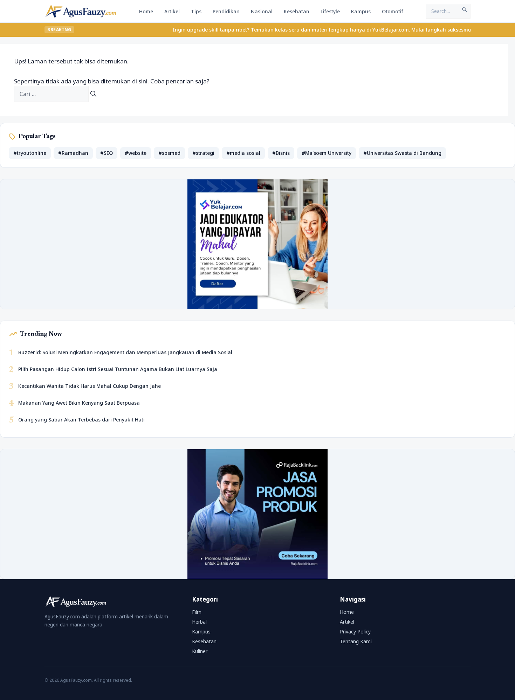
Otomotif (392, 11)
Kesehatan (296, 11)
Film (196, 612)
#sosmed (169, 153)
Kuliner (199, 651)
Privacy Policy (355, 631)
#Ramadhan (73, 153)
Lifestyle (330, 11)
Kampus (361, 11)
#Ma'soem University (326, 153)
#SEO (106, 153)
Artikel (172, 11)
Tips (196, 11)
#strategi (203, 153)
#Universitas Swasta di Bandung (402, 153)
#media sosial (243, 153)
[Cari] (93, 94)
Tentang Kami (356, 641)
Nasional (262, 11)
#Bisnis (281, 153)
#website (135, 153)
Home (146, 11)
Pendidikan (226, 11)
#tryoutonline (29, 153)
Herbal (199, 621)
